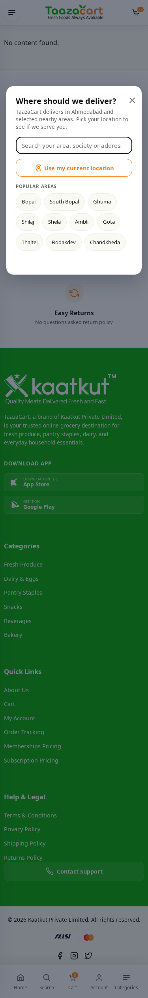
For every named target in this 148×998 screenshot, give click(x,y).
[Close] (131, 99)
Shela (54, 221)
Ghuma (102, 201)
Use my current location (79, 168)
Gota (109, 221)
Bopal (29, 201)
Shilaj (28, 221)
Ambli (81, 221)
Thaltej (29, 242)
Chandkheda (105, 242)
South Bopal (64, 201)
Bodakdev (64, 242)
